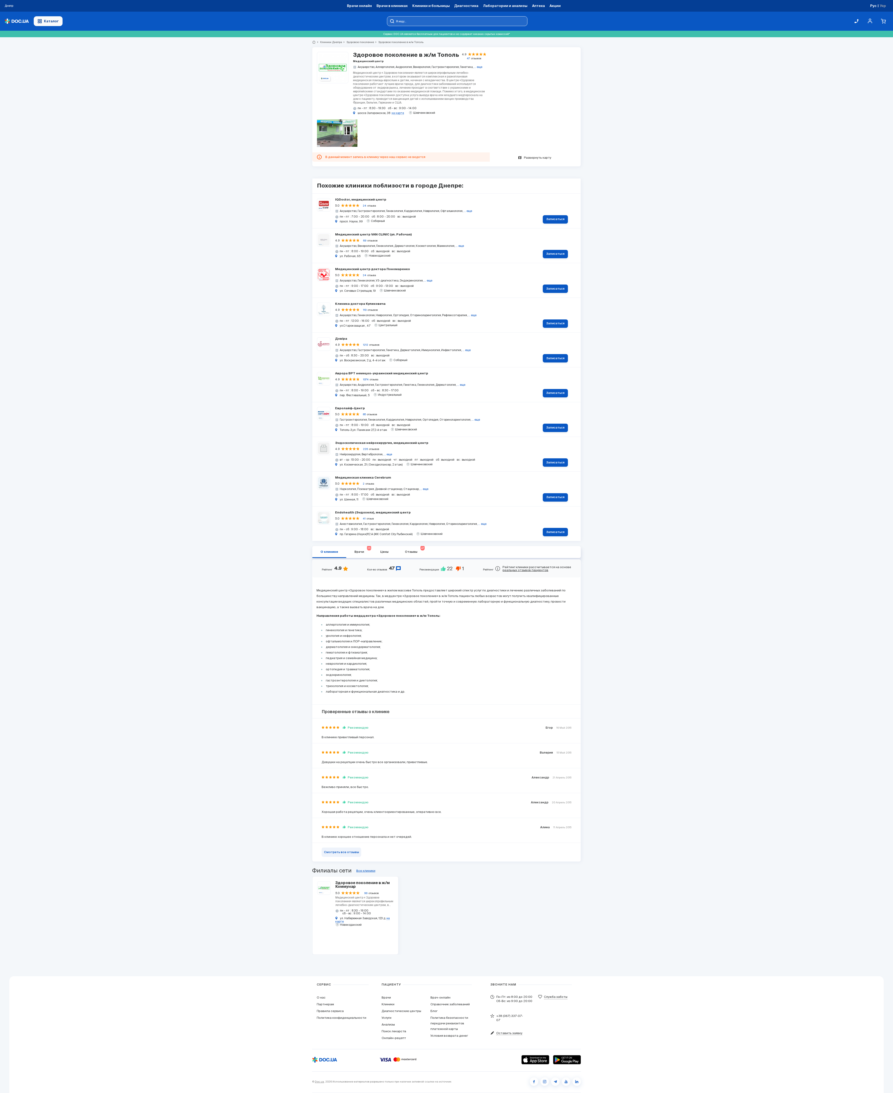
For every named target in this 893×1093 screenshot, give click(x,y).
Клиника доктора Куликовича (360, 303)
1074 (366, 379)
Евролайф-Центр (350, 408)
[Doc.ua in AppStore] (535, 1059)
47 (468, 58)
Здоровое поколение (358, 42)
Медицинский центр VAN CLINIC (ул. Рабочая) (373, 234)
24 (364, 205)
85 (364, 414)
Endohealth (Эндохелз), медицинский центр (373, 512)
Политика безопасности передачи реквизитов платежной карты (449, 1023)
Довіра (341, 338)
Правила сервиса (330, 1011)
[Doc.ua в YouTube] (566, 1081)
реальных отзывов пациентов (525, 570)
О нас (321, 997)
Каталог (51, 21)
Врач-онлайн (440, 997)
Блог (433, 1011)
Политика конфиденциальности (341, 1017)
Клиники (388, 1004)
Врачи (386, 997)
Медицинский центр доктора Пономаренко (372, 269)
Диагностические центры (401, 1011)
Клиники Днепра (329, 42)
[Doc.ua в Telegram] (555, 1081)
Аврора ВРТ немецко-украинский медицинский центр (381, 373)
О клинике (329, 551)
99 (365, 893)
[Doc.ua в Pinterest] (577, 1081)
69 (364, 240)
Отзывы (414, 550)
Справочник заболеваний (450, 1004)
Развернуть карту (537, 157)
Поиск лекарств (394, 1031)
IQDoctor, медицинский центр (360, 199)
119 (365, 309)
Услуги (386, 1017)
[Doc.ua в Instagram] (544, 1081)
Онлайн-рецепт (394, 1038)
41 (364, 518)
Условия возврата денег (449, 1035)
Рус (873, 6)
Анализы (388, 1024)
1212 (365, 344)
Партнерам (325, 1004)
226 (365, 449)
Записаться (555, 219)
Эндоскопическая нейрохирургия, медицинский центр (381, 443)
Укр (883, 6)
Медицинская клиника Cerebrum (363, 477)
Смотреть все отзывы (341, 852)
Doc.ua (319, 1081)
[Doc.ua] (17, 21)
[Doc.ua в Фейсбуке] (534, 1081)
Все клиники (365, 870)
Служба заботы (555, 997)
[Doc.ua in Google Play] (567, 1059)
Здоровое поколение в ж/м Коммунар (362, 885)
